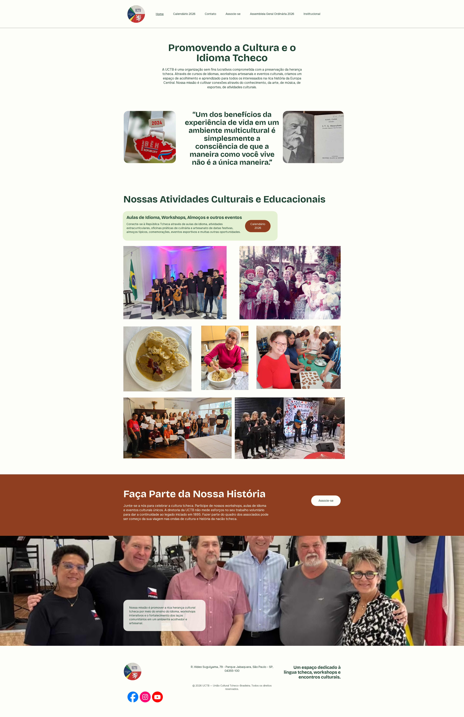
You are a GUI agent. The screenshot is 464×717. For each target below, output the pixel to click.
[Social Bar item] (132, 697)
